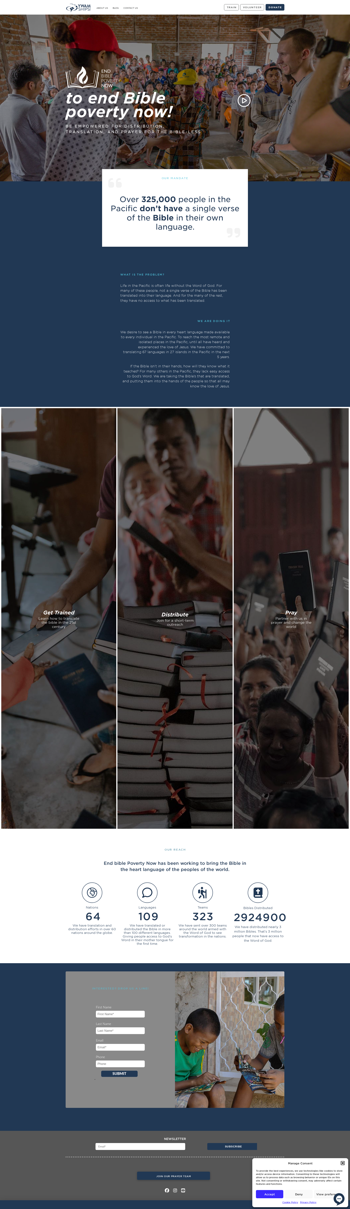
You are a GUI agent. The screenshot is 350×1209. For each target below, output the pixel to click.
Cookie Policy (290, 1202)
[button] (343, 1163)
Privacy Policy (308, 1202)
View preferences (329, 1194)
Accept (269, 1194)
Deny (299, 1194)
